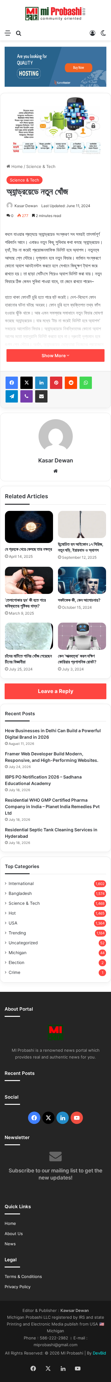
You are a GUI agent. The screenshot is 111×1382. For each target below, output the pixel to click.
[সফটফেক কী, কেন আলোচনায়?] (82, 580)
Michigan (18, 952)
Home (16, 166)
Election (16, 962)
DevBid (99, 1353)
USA (13, 923)
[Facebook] (12, 383)
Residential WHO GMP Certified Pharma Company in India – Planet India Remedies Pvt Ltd (52, 806)
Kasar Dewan (26, 205)
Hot (12, 913)
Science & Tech (41, 166)
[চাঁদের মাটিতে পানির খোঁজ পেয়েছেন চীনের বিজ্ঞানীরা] (29, 636)
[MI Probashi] (55, 13)
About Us (14, 1233)
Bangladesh (20, 893)
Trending (17, 932)
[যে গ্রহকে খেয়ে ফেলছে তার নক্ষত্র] (29, 527)
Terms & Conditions (23, 1276)
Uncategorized (23, 942)
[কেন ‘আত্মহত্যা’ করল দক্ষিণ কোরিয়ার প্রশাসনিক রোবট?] (82, 636)
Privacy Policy (18, 1286)
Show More (54, 355)
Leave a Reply (55, 691)
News (10, 1243)
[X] (26, 383)
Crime (14, 972)
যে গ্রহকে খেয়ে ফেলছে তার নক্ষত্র (28, 549)
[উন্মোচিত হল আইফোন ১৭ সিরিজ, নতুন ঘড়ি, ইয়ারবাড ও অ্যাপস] (82, 524)
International (21, 883)
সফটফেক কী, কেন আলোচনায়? (79, 600)
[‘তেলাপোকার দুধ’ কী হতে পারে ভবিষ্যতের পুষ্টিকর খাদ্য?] (29, 580)
